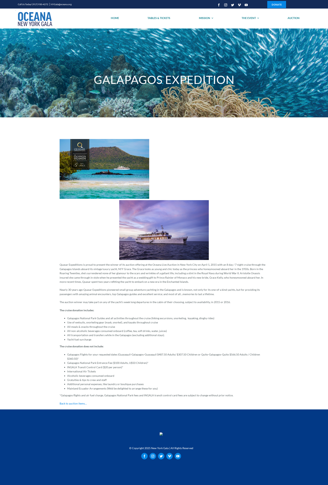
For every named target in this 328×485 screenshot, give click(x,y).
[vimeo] (239, 4)
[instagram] (225, 4)
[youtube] (246, 4)
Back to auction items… (73, 403)
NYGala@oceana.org (61, 4)
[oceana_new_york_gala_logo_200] (35, 18)
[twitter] (232, 4)
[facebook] (218, 4)
